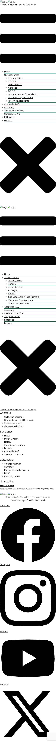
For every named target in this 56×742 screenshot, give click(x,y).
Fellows (8, 120)
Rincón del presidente (18, 101)
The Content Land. (36, 500)
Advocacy (9, 107)
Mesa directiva (15, 84)
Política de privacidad (43, 489)
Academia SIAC (11, 104)
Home (7, 71)
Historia (12, 81)
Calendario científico (14, 110)
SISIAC (11, 91)
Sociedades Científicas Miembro (23, 94)
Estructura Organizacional (20, 97)
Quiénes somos (11, 75)
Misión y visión (15, 78)
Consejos (12, 88)
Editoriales (9, 117)
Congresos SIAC (12, 114)
